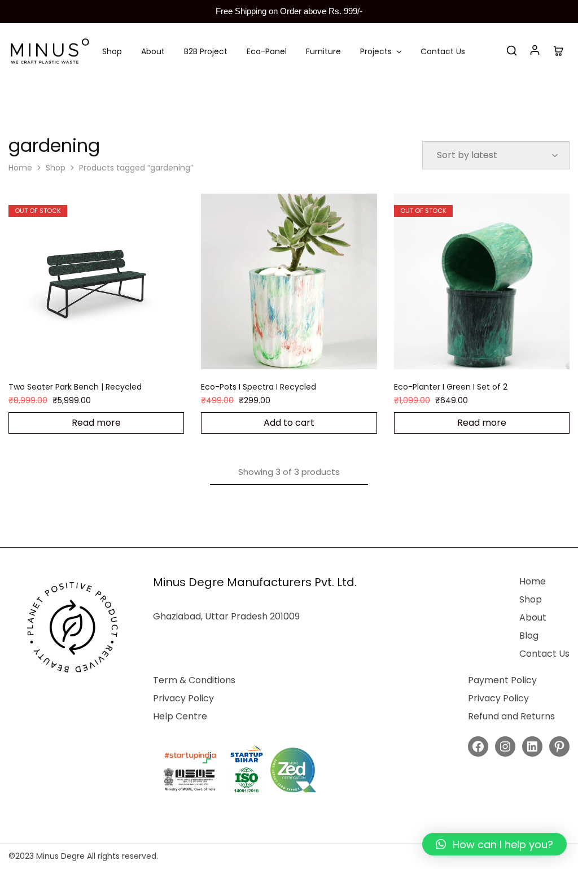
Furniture (323, 51)
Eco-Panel (267, 51)
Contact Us (443, 51)
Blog (528, 635)
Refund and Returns (511, 716)
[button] (494, 844)
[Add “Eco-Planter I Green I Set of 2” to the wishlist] (495, 352)
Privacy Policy (183, 698)
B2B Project (205, 51)
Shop (112, 51)
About (153, 51)
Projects (376, 51)
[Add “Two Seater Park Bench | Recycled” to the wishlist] (110, 352)
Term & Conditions (194, 680)
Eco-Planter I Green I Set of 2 (450, 386)
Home (20, 167)
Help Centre (180, 716)
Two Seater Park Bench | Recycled (75, 386)
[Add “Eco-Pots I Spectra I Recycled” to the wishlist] (303, 352)
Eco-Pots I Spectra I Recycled (258, 386)
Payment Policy (502, 680)
